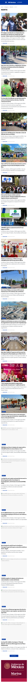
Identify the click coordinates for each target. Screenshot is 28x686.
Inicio (2, 7)
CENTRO (4, 30)
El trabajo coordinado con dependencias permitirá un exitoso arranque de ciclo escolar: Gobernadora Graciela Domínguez (13, 34)
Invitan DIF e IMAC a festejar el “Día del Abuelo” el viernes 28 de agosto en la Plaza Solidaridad (13, 643)
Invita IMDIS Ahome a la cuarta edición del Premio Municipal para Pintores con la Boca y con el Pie (13, 514)
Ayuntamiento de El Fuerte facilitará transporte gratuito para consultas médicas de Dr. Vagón (14, 547)
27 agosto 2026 (11, 330)
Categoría (6, 7)
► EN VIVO (19, 2)
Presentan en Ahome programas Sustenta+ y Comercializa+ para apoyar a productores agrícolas (13, 611)
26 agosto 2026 (11, 490)
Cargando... (14, 655)
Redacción (5, 43)
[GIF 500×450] (14, 670)
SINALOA (11, 7)
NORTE (15, 7)
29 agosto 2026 (11, 43)
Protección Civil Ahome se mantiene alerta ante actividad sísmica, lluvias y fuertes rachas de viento (13, 100)
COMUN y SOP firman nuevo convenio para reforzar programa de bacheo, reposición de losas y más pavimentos (13, 416)
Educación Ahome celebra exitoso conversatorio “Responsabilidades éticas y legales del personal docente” (13, 196)
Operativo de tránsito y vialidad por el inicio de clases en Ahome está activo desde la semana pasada (13, 67)
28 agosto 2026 (11, 141)
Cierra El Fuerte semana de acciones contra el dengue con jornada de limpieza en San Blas (13, 165)
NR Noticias (12, 2)
